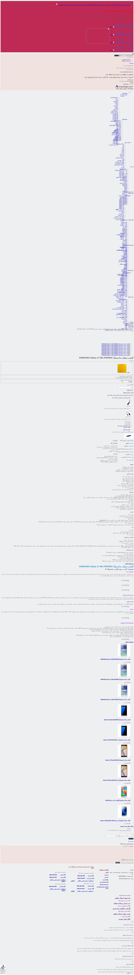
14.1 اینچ (125, 180)
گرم (126, 300)
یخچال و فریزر (121, 211)
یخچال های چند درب (120, 219)
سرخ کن (125, 227)
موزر (123, 285)
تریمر (123, 310)
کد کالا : (131, 360)
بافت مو (122, 306)
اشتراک (117, 862)
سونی (116, 100)
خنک (126, 302)
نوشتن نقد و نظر (126, 429)
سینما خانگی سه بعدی (116, 133)
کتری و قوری (124, 286)
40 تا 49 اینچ (115, 115)
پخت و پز (125, 222)
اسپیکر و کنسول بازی (128, 191)
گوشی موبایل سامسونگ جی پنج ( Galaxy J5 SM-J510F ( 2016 (115, 820)
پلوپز (126, 225)
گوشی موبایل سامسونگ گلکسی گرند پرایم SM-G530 (117, 800)
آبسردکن (122, 220)
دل (126, 171)
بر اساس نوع (124, 318)
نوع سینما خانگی (117, 130)
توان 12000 (121, 199)
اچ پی (126, 174)
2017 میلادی (115, 143)
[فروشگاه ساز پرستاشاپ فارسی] (130, 973)
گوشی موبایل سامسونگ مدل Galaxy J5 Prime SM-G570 (116, 780)
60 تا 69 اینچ (115, 118)
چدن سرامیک (124, 258)
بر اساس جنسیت (123, 313)
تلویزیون (122, 96)
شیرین (125, 307)
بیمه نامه (106, 877)
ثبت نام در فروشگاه (126, 60)
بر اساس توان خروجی (116, 134)
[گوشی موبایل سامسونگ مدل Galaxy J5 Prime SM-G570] (124, 776)
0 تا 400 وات (118, 135)
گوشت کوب (124, 245)
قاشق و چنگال (124, 275)
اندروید (122, 167)
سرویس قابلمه (124, 247)
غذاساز (125, 240)
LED (117, 122)
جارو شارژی (124, 273)
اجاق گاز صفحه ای (120, 234)
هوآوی (122, 150)
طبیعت (125, 310)
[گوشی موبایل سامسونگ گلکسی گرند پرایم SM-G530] (124, 797)
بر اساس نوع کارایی (119, 157)
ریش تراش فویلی (120, 297)
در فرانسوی (121, 213)
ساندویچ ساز (124, 233)
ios (123, 166)
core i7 (125, 189)
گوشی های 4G (121, 160)
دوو (123, 227)
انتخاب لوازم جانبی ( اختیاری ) (125, 380)
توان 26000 (121, 205)
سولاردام (125, 230)
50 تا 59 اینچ (115, 116)
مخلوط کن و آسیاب (123, 259)
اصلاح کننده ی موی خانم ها (118, 308)
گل (126, 309)
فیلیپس (116, 103)
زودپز (126, 223)
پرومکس (122, 278)
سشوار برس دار (120, 290)
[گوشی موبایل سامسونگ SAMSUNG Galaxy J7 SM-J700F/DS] (124, 696)
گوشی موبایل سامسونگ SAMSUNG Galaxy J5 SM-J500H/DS (115, 679)
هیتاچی (122, 248)
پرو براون (122, 281)
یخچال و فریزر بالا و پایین (119, 217)
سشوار (122, 288)
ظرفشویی (122, 224)
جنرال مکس (115, 109)
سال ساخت (121, 171)
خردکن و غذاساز (123, 236)
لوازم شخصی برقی (126, 272)
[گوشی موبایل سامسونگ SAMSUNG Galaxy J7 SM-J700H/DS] (115, 343)
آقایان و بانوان (124, 317)
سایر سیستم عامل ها (119, 170)
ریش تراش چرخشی (119, 296)
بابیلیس (122, 282)
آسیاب (125, 243)
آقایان (126, 314)
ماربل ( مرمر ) (124, 255)
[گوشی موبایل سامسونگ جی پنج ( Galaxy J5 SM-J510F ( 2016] (124, 817)
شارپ (116, 104)
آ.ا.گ (123, 230)
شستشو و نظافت (123, 264)
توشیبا (116, 107)
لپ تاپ (131, 166)
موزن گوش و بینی (120, 317)
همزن (126, 239)
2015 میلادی (121, 173)
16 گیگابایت (124, 203)
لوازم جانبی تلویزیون (113, 144)
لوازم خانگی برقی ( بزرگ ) (124, 195)
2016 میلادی (115, 142)
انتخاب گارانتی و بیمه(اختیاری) (125, 376)
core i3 (125, 187)
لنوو (123, 146)
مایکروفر (125, 229)
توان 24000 (121, 204)
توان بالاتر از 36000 (120, 209)
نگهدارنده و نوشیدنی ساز (121, 250)
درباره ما (106, 874)
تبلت (123, 159)
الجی (123, 231)
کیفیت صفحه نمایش (113, 125)
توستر (126, 226)
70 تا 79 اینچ (115, 119)
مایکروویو (125, 232)
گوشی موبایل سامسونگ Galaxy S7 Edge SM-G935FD (117, 719)
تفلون (126, 250)
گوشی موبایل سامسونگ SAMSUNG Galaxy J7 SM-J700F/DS (115, 699)
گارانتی (106, 872)
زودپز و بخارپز (124, 289)
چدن (126, 248)
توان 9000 (122, 198)
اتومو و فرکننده (121, 301)
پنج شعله (122, 237)
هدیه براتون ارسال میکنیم (121, 914)
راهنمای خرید (105, 879)
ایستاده (122, 223)
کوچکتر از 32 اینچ (114, 112)
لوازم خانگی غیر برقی (128, 245)
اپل (123, 145)
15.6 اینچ (125, 181)
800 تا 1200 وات (117, 138)
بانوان (126, 316)
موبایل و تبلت (127, 142)
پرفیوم (125, 320)
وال (123, 286)
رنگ (131, 362)
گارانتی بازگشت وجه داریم (121, 908)
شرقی (125, 311)
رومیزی (122, 222)
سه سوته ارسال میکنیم (122, 898)
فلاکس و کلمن (124, 290)
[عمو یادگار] (124, 89)
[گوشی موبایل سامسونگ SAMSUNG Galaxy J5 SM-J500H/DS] (124, 676)
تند (126, 303)
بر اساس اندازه (114, 111)
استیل (126, 253)
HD (117, 128)
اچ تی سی (122, 156)
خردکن (125, 241)
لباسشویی (122, 238)
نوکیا (123, 148)
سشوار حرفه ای (120, 292)
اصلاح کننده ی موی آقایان (118, 295)
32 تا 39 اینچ (115, 114)
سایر (126, 260)
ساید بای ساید (121, 215)
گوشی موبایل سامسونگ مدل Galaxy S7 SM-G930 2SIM (116, 739)
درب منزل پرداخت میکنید (122, 903)
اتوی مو (122, 303)
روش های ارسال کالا (104, 884)
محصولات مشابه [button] (129, 642)
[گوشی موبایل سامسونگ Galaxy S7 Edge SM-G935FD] (124, 716)
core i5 (125, 188)
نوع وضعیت (124, 192)
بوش (123, 229)
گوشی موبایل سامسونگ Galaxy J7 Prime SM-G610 (117, 760)
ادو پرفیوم (125, 321)
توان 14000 (121, 201)
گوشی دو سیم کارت (119, 163)
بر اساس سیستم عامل (119, 164)
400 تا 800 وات (117, 137)
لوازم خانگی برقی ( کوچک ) (127, 219)
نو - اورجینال (124, 194)
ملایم (126, 304)
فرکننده (122, 304)
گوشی (127, 843)
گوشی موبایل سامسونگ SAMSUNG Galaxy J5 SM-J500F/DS (115, 659)
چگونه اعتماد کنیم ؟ (104, 882)
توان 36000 (121, 208)
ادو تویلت (125, 323)
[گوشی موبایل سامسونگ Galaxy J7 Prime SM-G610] (124, 756)
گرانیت (125, 251)
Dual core (125, 185)
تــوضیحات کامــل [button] (129, 563)
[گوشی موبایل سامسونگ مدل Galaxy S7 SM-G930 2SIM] (124, 736)
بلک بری (122, 153)
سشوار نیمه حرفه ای (119, 293)
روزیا (123, 283)
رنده (126, 237)
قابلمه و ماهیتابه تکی (122, 261)
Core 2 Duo (124, 184)
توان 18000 (121, 202)
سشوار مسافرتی (120, 289)
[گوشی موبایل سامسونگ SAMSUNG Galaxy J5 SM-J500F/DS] (124, 655)
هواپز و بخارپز (124, 234)
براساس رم (124, 196)
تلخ (126, 306)
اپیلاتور (122, 311)
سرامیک (125, 254)
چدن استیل (124, 257)
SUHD (116, 129)
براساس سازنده (120, 274)
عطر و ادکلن (130, 296)
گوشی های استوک (120, 177)
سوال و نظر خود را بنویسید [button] (126, 826)
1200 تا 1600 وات (117, 140)
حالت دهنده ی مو (120, 307)
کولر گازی (122, 197)
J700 (121, 843)
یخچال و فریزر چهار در (119, 216)
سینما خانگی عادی (117, 131)
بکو (123, 226)
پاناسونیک (116, 105)
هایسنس (116, 108)
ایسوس (125, 176)
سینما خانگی (124, 119)
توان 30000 (121, 206)
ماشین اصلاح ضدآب (120, 300)
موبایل (124, 843)
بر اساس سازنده (114, 97)
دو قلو (123, 212)
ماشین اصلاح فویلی (120, 314)
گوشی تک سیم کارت (119, 161)
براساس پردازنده (123, 183)
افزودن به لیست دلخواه (128, 392)
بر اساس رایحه (124, 299)
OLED (116, 123)
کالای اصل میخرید (124, 919)
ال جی (116, 98)
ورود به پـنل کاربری (126, 59)
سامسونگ (115, 101)
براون (123, 275)
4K (117, 126)
